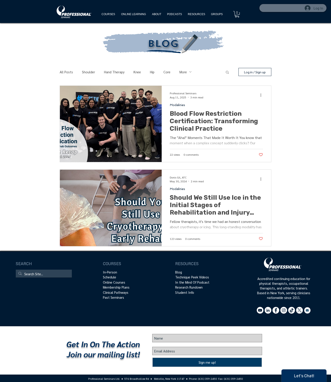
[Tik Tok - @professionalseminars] (291, 310)
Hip (152, 72)
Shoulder (88, 72)
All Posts (66, 72)
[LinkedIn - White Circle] (268, 310)
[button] (196, 14)
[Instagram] (283, 310)
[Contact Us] (307, 310)
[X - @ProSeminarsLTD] (299, 310)
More (183, 72)
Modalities (177, 105)
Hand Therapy (114, 72)
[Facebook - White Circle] (275, 310)
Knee (137, 72)
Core (166, 72)
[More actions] (262, 95)
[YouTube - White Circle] (260, 310)
